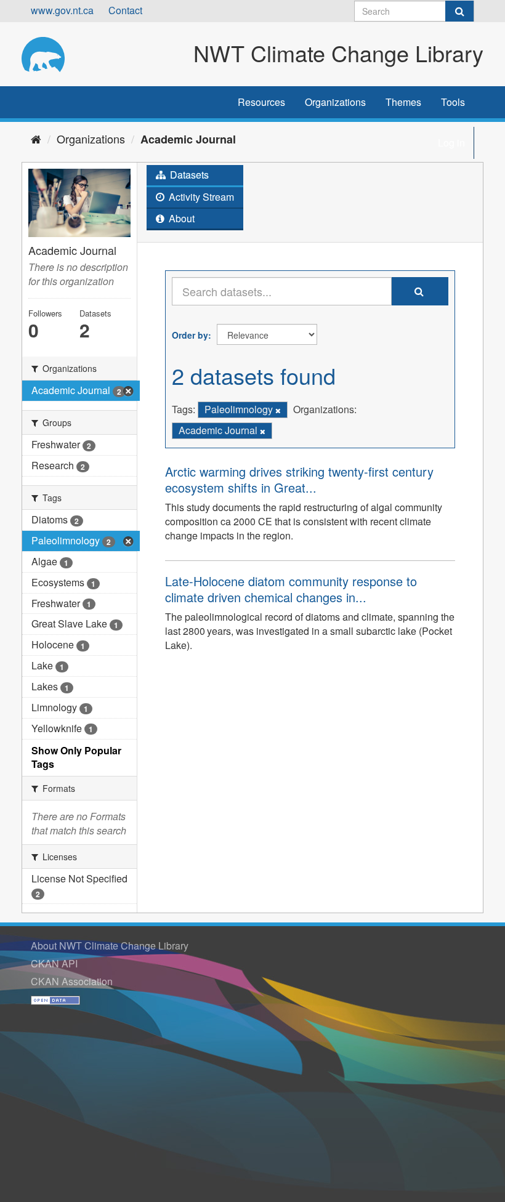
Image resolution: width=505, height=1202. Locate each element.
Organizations (335, 102)
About (180, 218)
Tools (453, 102)
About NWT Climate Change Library (109, 945)
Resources (261, 102)
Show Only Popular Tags (76, 757)
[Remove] (278, 410)
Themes (403, 102)
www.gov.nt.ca (62, 10)
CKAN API (54, 963)
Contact (125, 10)
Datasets (188, 174)
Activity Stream (200, 197)
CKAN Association (72, 981)
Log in (451, 142)
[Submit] (459, 11)
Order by (190, 335)
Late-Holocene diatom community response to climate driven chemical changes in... (291, 589)
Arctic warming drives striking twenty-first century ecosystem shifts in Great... (299, 479)
